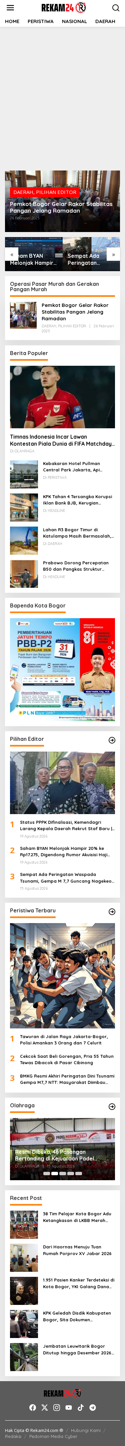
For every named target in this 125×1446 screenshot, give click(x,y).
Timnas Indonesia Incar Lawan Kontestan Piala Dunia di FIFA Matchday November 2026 (61, 440)
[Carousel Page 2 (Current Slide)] (54, 1173)
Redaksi (13, 1436)
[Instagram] (56, 1407)
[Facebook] (32, 1407)
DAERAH (23, 192)
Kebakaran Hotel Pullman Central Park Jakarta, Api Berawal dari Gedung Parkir (74, 467)
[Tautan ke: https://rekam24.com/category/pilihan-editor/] (112, 740)
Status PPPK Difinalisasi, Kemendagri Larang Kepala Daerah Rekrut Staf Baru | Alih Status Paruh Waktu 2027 (66, 825)
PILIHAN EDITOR (56, 192)
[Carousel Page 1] (46, 1173)
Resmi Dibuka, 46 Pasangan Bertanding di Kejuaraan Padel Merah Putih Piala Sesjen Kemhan (57, 1155)
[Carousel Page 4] (70, 1173)
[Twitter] (44, 1407)
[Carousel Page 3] (62, 1173)
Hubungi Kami (86, 1430)
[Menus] (10, 8)
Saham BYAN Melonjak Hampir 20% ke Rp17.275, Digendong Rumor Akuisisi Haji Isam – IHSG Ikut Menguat (32, 259)
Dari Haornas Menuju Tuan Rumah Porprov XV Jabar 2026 (77, 1250)
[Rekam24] (63, 7)
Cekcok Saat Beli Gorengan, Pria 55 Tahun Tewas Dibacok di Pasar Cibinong (67, 1059)
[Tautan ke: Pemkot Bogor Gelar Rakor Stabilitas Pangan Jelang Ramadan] (23, 314)
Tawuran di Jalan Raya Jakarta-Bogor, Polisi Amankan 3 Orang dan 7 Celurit (64, 1040)
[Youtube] (68, 1407)
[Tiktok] (80, 1407)
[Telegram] (92, 1407)
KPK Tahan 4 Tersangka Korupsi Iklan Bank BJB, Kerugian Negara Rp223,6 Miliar (77, 500)
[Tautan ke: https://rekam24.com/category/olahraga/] (112, 1107)
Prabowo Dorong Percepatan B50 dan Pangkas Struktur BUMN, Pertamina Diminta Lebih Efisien (78, 566)
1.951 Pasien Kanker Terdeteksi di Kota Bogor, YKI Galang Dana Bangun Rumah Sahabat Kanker (78, 1283)
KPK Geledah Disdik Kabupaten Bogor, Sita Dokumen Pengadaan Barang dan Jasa (77, 1316)
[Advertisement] (62, 97)
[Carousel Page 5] (78, 1173)
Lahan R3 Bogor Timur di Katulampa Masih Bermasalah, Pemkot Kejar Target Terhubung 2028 (78, 533)
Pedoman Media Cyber (53, 1436)
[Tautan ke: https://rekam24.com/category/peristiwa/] (112, 912)
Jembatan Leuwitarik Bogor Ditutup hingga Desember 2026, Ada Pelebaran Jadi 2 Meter (78, 1349)
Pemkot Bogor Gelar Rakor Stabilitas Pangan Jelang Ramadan (61, 207)
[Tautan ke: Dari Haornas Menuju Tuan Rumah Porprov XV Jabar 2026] (24, 1257)
